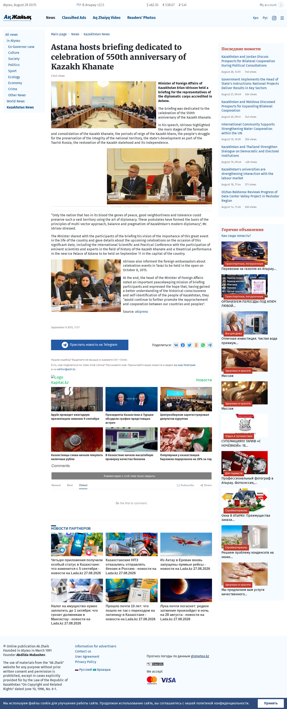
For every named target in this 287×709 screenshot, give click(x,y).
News (50, 17)
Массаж (236, 373)
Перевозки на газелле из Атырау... (248, 266)
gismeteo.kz (200, 656)
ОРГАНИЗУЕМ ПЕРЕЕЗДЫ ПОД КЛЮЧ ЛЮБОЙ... (248, 301)
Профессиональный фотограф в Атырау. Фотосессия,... (247, 478)
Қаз (255, 18)
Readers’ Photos (141, 17)
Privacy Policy (85, 662)
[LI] (156, 647)
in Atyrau (13, 41)
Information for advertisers (95, 646)
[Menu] (282, 18)
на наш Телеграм (184, 365)
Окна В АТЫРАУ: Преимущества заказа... (245, 515)
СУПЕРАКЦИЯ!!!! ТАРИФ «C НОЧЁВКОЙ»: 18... (241, 441)
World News (16, 101)
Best (70, 485)
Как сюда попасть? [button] (236, 236)
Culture (13, 53)
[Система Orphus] (155, 664)
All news (11, 35)
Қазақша (104, 670)
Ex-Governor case (21, 47)
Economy (15, 83)
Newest (56, 485)
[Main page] (17, 18)
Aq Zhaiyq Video (107, 17)
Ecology (14, 77)
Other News (17, 95)
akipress (141, 312)
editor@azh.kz (66, 369)
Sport (12, 71)
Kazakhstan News (20, 107)
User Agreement (87, 657)
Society (14, 59)
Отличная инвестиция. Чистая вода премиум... (249, 338)
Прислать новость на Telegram (93, 345)
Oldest (83, 485)
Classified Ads (74, 17)
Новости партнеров (71, 528)
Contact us (83, 651)
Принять (271, 703)
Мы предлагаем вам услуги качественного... (243, 589)
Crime (12, 89)
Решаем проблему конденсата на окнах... (247, 552)
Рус (265, 18)
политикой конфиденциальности (222, 703)
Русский (85, 670)
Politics (14, 65)
